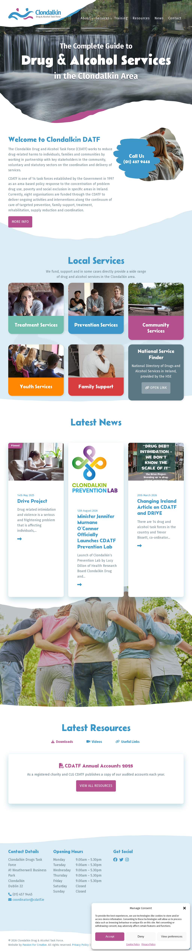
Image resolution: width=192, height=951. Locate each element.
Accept (110, 936)
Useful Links (130, 742)
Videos (97, 742)
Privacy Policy (148, 944)
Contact (174, 18)
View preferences (171, 936)
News (159, 18)
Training (121, 18)
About (86, 18)
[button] (184, 908)
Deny (141, 936)
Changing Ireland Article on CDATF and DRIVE (157, 507)
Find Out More (32, 660)
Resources (141, 18)
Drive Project (32, 501)
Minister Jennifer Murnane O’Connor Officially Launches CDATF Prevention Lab (96, 531)
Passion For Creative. (34, 944)
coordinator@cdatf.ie (28, 900)
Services (103, 18)
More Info (20, 222)
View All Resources (96, 786)
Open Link (158, 388)
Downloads (64, 742)
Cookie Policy (133, 944)
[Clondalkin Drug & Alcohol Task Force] (34, 14)
